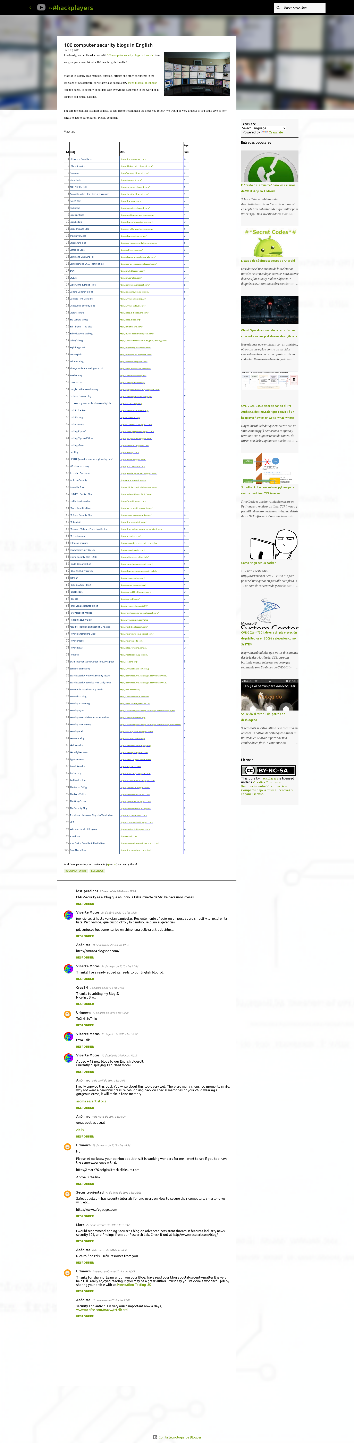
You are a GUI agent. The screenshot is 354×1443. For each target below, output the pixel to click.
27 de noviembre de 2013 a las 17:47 (107, 1225)
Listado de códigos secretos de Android (268, 260)
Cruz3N (82, 987)
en (115, 864)
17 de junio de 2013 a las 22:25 (123, 1192)
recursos (97, 870)
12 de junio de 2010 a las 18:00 (110, 1012)
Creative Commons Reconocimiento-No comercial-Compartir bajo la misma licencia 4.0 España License (267, 788)
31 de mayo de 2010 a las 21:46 (119, 966)
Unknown (83, 1012)
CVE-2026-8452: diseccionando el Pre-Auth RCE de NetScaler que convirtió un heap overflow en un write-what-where (267, 411)
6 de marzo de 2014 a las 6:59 (109, 1250)
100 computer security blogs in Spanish (130, 55)
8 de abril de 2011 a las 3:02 (108, 1080)
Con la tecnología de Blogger (179, 1437)
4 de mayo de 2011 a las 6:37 (109, 1116)
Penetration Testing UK (134, 1285)
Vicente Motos (88, 912)
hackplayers (269, 778)
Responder (85, 903)
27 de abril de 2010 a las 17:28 (118, 891)
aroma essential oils (91, 1101)
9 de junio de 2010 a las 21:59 (107, 987)
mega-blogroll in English (142, 82)
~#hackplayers (71, 7)
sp (108, 864)
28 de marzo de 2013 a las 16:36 (111, 1145)
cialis (80, 1130)
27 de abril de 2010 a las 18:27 (119, 912)
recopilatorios (76, 870)
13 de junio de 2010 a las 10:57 (119, 1034)
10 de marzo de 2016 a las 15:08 (111, 1300)
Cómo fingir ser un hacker (258, 563)
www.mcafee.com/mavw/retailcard (102, 1310)
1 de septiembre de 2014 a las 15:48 (113, 1271)
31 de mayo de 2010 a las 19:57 (110, 945)
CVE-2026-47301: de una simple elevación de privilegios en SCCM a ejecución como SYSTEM (269, 638)
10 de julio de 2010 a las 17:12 (119, 1055)
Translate (276, 132)
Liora (80, 1225)
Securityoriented (90, 1192)
